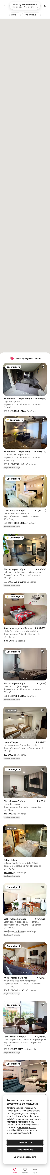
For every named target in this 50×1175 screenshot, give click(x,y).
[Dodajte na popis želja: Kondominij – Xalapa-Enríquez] (43, 366)
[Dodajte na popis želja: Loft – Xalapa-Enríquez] (43, 478)
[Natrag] (5, 5)
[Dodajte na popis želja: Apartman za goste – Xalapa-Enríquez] (43, 596)
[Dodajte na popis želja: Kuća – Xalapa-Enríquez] (43, 946)
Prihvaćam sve (25, 1142)
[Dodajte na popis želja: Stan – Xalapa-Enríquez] (43, 537)
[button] (19, 411)
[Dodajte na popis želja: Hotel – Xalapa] (43, 710)
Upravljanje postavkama (25, 1157)
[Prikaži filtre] (45, 5)
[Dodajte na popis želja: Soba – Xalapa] (43, 828)
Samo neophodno (25, 1149)
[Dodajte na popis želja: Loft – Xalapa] (43, 1063)
